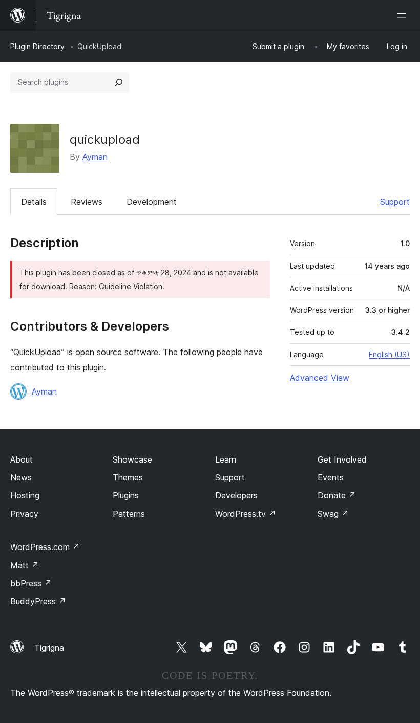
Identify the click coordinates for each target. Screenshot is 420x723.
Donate (337, 495)
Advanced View (319, 378)
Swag (333, 514)
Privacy (24, 514)
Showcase (132, 459)
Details (34, 201)
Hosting (24, 495)
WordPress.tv (245, 514)
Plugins (126, 495)
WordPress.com (45, 547)
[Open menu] (403, 15)
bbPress (31, 583)
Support (395, 201)
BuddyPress (38, 601)
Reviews (86, 201)
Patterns (129, 514)
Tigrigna (49, 648)
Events (331, 477)
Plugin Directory (37, 46)
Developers (236, 495)
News (21, 477)
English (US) (389, 354)
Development (152, 201)
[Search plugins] (119, 82)
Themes (128, 477)
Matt (24, 565)
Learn (225, 459)
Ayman (95, 156)
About (21, 459)
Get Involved (342, 459)
